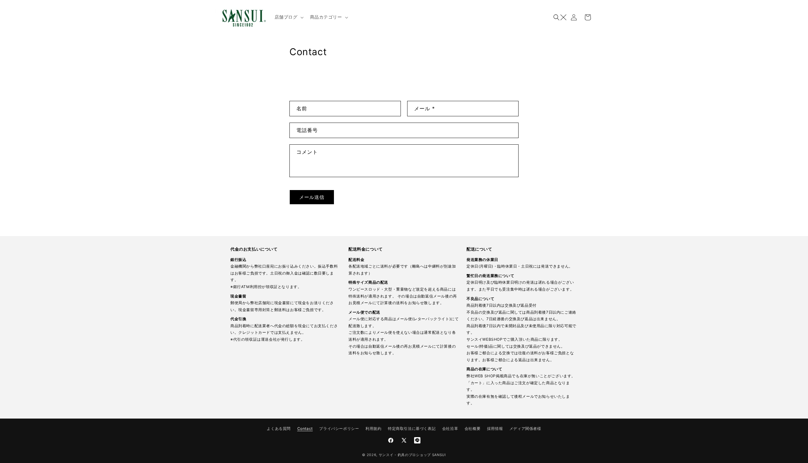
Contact (305, 428)
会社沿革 (450, 428)
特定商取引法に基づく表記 (412, 428)
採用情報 (495, 428)
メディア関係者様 (525, 428)
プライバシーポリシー (339, 428)
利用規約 (373, 428)
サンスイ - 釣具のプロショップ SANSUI (412, 455)
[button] (288, 17)
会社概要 (472, 428)
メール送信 (311, 197)
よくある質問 (279, 428)
